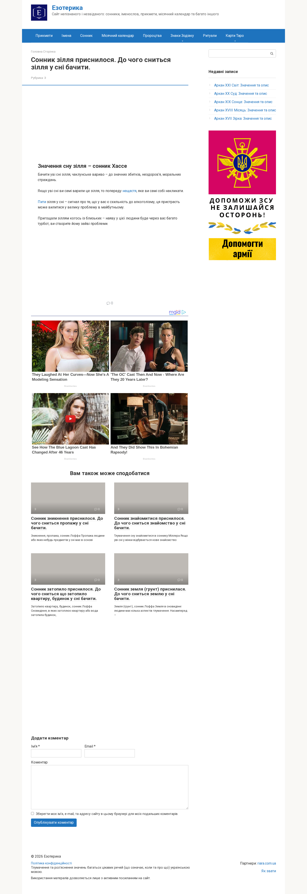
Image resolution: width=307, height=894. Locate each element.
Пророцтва (152, 35)
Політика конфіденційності (51, 863)
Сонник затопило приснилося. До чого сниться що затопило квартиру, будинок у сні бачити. (66, 593)
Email (90, 746)
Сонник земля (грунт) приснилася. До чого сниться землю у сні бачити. (150, 593)
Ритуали (210, 35)
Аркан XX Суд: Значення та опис (240, 93)
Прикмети (44, 35)
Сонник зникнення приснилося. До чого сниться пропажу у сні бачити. (67, 523)
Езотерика (67, 7)
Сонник (86, 35)
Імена (66, 35)
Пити (42, 202)
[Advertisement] (113, 123)
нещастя (129, 191)
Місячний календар (118, 35)
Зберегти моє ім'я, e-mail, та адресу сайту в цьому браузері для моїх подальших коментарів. (107, 814)
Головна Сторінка (43, 51)
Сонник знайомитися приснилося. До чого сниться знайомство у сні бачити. (149, 523)
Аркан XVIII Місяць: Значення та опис (245, 110)
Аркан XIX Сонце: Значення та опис (243, 102)
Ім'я (35, 746)
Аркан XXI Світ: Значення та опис (241, 85)
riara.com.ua (267, 863)
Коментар (39, 762)
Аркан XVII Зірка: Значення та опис (243, 118)
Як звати (268, 871)
